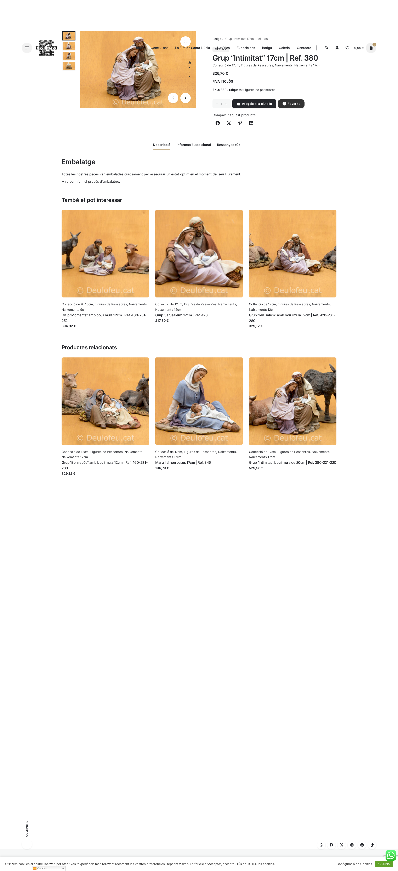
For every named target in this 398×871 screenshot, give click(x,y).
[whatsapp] (321, 845)
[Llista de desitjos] (347, 48)
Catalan (41, 868)
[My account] (337, 48)
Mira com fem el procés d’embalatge (90, 181)
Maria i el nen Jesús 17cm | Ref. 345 (183, 462)
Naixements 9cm (74, 310)
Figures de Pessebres (111, 304)
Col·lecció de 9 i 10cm (77, 304)
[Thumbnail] (46, 48)
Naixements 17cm (168, 457)
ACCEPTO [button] (384, 863)
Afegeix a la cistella (77, 330)
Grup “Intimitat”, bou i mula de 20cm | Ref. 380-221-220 (292, 462)
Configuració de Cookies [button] (354, 864)
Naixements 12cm (168, 310)
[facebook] (331, 845)
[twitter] (341, 845)
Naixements (138, 304)
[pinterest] (362, 845)
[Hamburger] (27, 48)
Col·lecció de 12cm (168, 304)
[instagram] (352, 845)
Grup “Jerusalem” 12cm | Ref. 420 (181, 315)
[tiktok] (372, 845)
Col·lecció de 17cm (168, 452)
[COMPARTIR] (27, 844)
